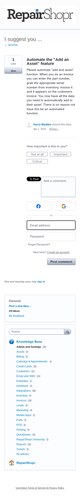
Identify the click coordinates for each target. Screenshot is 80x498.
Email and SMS (25, 376)
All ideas (14, 311)
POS (19, 424)
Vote (13, 71)
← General (11, 45)
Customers (23, 371)
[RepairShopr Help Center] (40, 15)
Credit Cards (24, 366)
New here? (51, 252)
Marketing (22, 410)
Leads (20, 405)
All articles (22, 454)
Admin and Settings (28, 346)
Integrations (23, 390)
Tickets (20, 449)
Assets (20, 351)
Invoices (21, 400)
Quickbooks (23, 434)
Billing (20, 356)
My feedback (16, 315)
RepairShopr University (30, 439)
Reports (21, 444)
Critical (40, 161)
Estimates (22, 381)
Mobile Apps (23, 415)
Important (62, 154)
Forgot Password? (39, 244)
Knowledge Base (29, 341)
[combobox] (37, 331)
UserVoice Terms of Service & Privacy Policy (40, 487)
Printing (21, 429)
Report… (54, 129)
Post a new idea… (20, 306)
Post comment (61, 261)
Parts (19, 420)
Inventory (22, 395)
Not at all (39, 154)
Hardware (22, 385)
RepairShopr (25, 463)
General (15, 301)
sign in (41, 281)
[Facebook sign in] (38, 206)
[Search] (67, 331)
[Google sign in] (64, 206)
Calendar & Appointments (32, 361)
